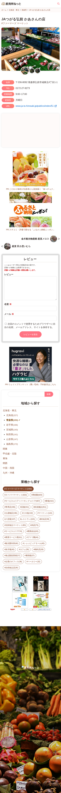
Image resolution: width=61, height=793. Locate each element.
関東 (5, 449)
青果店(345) (10, 507)
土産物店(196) (11, 513)
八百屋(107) (10, 519)
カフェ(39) (24, 549)
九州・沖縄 (8, 473)
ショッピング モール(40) (34, 543)
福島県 (12, 444)
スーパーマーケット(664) (16, 495)
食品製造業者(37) (12, 555)
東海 (5, 458)
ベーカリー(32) (34, 561)
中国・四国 (8, 468)
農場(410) (50, 501)
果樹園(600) (37, 495)
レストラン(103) (28, 519)
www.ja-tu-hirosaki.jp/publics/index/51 (35, 106)
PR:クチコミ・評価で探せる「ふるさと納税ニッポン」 (30, 230)
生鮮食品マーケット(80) (15, 525)
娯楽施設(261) (40, 507)
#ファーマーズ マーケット (14, 23)
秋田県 (12, 434)
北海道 (12, 415)
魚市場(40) (9, 549)
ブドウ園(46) (33, 537)
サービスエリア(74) (13, 531)
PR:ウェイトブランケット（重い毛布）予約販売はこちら (30, 384)
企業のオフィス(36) (13, 561)
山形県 (12, 439)
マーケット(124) (45, 513)
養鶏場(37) (30, 555)
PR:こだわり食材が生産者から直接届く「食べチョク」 (30, 189)
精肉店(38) (38, 549)
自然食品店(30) (11, 567)
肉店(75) (34, 525)
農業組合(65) (33, 531)
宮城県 (12, 429)
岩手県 (12, 425)
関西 (5, 463)
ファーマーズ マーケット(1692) (18, 489)
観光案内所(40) (11, 543)
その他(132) (28, 513)
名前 (8, 304)
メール (9, 314)
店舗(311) (25, 507)
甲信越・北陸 (9, 453)
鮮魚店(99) (44, 519)
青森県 (12, 420)
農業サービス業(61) (13, 537)
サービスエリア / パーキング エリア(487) (22, 501)
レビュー (8, 274)
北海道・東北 (9, 410)
